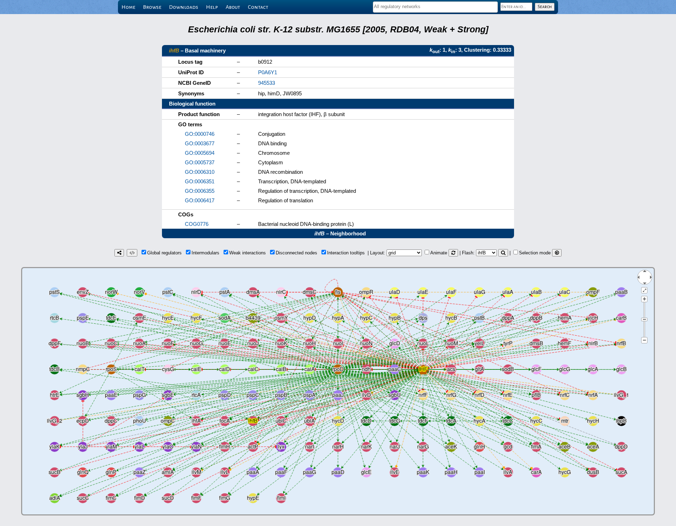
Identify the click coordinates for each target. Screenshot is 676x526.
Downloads (183, 7)
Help (212, 7)
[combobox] (435, 7)
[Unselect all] (557, 252)
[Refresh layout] (453, 252)
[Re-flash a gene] (503, 252)
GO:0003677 (199, 143)
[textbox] (435, 6)
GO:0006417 (199, 200)
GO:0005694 (199, 153)
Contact (258, 7)
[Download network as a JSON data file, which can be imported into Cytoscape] (132, 252)
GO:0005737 (199, 162)
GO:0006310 (199, 172)
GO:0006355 (199, 191)
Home (128, 7)
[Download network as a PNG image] (119, 252)
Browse (152, 7)
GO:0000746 (199, 134)
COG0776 (196, 224)
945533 (266, 83)
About (233, 7)
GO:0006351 (199, 181)
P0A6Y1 (267, 72)
